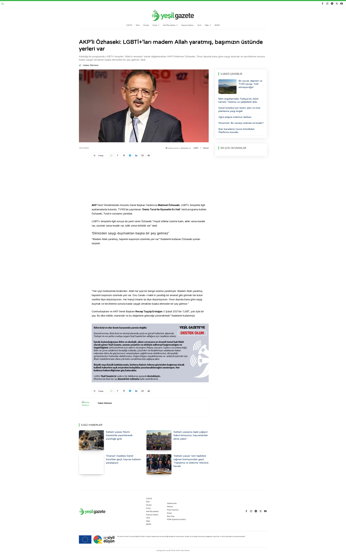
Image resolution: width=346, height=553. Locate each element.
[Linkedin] (136, 155)
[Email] (142, 155)
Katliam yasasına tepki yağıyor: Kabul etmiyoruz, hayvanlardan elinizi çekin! (190, 435)
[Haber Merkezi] (80, 65)
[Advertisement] (150, 181)
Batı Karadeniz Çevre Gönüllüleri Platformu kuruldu (236, 131)
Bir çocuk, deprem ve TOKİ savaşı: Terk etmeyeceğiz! (250, 84)
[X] (337, 3)
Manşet (206, 148)
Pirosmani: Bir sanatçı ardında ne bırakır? (241, 122)
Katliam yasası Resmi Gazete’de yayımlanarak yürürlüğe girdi (119, 435)
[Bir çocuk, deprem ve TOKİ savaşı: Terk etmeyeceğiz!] (227, 86)
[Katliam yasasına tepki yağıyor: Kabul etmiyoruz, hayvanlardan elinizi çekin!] (159, 440)
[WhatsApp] (111, 155)
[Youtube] (341, 3)
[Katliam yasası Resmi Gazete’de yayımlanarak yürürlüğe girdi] (91, 440)
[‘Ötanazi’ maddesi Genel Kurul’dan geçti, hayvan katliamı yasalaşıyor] (91, 464)
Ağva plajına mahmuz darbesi (234, 117)
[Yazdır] (148, 155)
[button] (2, 4)
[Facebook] (322, 3)
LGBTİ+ (196, 148)
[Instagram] (327, 3)
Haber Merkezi (90, 65)
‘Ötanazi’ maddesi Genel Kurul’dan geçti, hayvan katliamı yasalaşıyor (123, 459)
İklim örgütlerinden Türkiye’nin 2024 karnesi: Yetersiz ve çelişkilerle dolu (238, 100)
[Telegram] (332, 3)
